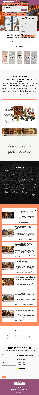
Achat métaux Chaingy (16, 338)
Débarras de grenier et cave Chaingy (16, 335)
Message (3, 366)
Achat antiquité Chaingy (23, 335)
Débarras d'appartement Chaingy (9, 335)
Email (3, 358)
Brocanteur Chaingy (8, 338)
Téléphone (4, 362)
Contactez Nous (20, 14)
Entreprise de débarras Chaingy (30, 335)
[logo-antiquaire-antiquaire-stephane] (19, 383)
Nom (3, 354)
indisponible (21, 362)
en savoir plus (12, 63)
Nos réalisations (8, 14)
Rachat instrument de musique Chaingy (23, 338)
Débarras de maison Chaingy (30, 338)
